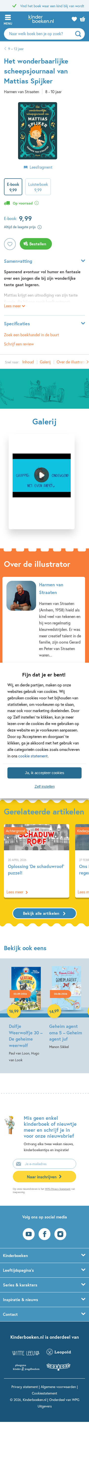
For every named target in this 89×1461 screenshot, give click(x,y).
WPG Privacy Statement (57, 1189)
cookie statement (33, 755)
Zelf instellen (45, 786)
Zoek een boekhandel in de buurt (31, 334)
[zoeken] (79, 34)
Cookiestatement (44, 1393)
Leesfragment (41, 167)
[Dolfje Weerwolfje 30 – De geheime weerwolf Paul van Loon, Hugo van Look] (26, 1013)
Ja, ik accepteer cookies (44, 773)
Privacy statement (24, 1386)
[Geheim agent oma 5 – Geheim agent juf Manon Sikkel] (66, 1007)
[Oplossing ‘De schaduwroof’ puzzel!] (36, 861)
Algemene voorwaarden (58, 1386)
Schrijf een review (19, 343)
